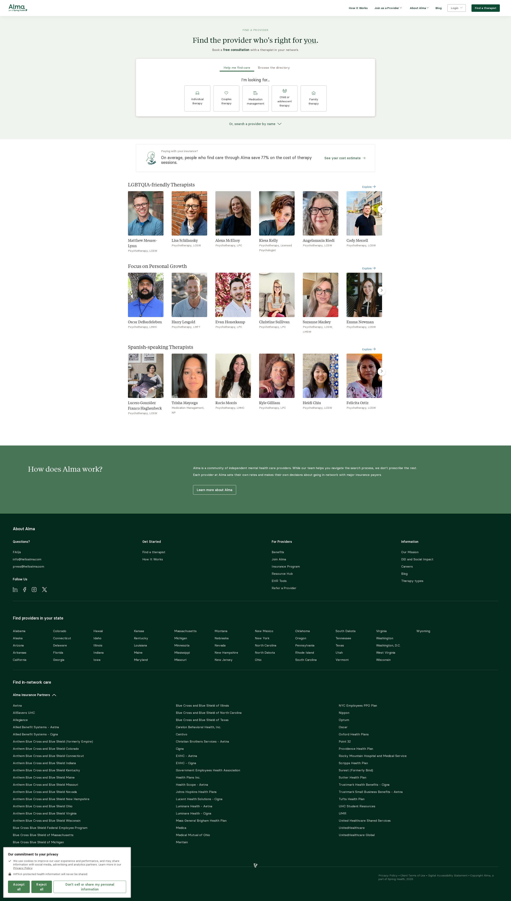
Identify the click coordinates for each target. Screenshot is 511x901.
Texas (340, 645)
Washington (384, 638)
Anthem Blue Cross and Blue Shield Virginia (44, 813)
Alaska (17, 638)
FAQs (17, 552)
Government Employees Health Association (208, 770)
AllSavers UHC (24, 713)
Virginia (381, 631)
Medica (181, 828)
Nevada (220, 645)
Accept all (19, 886)
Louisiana (140, 645)
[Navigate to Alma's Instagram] (34, 590)
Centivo (181, 734)
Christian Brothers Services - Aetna (202, 741)
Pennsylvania (304, 645)
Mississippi (182, 652)
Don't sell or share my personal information (89, 886)
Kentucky (141, 638)
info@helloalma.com (27, 559)
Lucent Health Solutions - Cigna (199, 799)
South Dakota (346, 631)
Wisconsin (383, 660)
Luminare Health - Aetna (194, 806)
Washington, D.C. (388, 645)
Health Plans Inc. (188, 777)
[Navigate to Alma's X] (44, 590)
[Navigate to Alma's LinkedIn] (15, 590)
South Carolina (306, 660)
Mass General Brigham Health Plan (201, 820)
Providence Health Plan (356, 749)
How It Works (152, 559)
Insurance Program (286, 566)
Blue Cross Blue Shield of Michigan (38, 842)
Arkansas (19, 652)
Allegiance (20, 720)
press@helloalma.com (28, 566)
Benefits (278, 552)
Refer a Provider (284, 588)
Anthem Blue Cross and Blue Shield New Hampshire (51, 799)
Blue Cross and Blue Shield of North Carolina (209, 713)
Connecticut (62, 638)
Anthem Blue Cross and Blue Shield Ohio (42, 806)
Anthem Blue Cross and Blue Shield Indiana (44, 763)
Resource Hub (282, 574)
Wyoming (423, 631)
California (19, 660)
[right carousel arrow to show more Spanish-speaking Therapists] (382, 372)
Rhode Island (304, 652)
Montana (221, 631)
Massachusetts (185, 631)
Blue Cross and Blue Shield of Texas (202, 720)
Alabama (19, 631)
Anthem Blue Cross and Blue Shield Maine (44, 777)
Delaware (60, 645)
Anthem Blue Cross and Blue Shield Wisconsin (46, 820)
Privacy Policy (388, 875)
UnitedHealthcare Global (357, 835)
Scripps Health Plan (353, 763)
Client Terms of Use (413, 875)
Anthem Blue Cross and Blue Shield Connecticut (48, 756)
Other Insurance (25, 855)
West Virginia (385, 652)
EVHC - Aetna (186, 756)
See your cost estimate (342, 158)
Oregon (300, 638)
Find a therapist (153, 552)
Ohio (258, 660)
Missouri (180, 660)
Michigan (180, 638)
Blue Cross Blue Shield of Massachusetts (43, 835)
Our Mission (410, 552)
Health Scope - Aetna (192, 785)
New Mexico (264, 631)
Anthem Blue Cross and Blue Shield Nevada (45, 792)
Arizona (18, 645)
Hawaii (98, 631)
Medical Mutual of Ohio (193, 835)
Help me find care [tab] (237, 68)
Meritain (182, 842)
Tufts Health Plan (351, 799)
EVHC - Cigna (186, 763)
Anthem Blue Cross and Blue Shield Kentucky (46, 770)
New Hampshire (226, 652)
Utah (339, 652)
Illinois (97, 645)
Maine (138, 652)
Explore (367, 187)
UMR (342, 813)
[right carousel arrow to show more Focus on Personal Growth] (382, 291)
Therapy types (412, 581)
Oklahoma (302, 631)
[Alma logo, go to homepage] (18, 8)
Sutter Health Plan (352, 777)
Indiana (98, 652)
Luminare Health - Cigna (193, 813)
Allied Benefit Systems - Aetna (36, 727)
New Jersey (224, 660)
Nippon (344, 713)
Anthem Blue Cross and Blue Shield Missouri (45, 785)
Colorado (59, 631)
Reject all (41, 886)
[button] (197, 98)
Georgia (58, 660)
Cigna (180, 749)
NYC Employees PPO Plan (358, 705)
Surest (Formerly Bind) (356, 770)
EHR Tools (279, 581)
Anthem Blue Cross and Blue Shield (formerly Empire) (53, 741)
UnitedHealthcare (352, 828)
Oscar (343, 727)
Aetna (17, 705)
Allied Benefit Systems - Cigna (35, 734)
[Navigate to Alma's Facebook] (24, 590)
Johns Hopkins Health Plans (196, 792)
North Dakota (265, 652)
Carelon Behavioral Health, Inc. (198, 727)
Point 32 (345, 741)
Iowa (96, 660)
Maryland (141, 660)
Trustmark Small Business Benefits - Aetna (370, 792)
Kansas (139, 631)
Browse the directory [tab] (274, 68)
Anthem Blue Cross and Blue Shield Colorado (46, 749)
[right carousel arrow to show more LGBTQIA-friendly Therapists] (382, 209)
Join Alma (279, 559)
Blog (404, 574)
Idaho (97, 638)
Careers (407, 566)
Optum (344, 720)
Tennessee (343, 638)
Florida (58, 652)
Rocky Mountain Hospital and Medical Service (372, 756)
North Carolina (265, 645)
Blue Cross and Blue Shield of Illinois (202, 705)
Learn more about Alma (214, 490)
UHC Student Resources (357, 806)
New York (262, 638)
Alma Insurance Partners (31, 695)
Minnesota (181, 645)
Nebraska (222, 638)
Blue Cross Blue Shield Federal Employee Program (50, 828)
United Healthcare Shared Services (365, 820)
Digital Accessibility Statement (448, 875)
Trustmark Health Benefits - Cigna (364, 785)
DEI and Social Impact (417, 559)
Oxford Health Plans (353, 734)
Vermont (342, 660)
